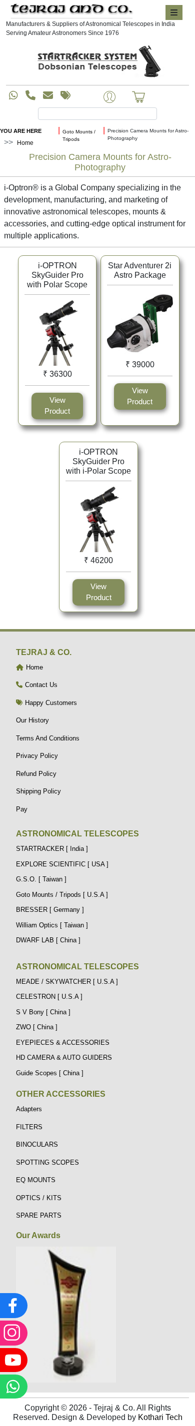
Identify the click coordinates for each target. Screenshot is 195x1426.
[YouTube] (12, 1360)
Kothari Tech (160, 1417)
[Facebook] (12, 1305)
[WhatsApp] (12, 1387)
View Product (57, 406)
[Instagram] (12, 1333)
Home (25, 142)
